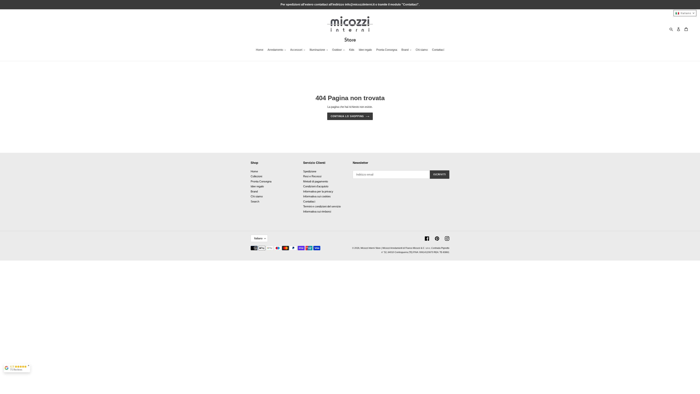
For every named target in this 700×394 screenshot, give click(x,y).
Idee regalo (257, 186)
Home (254, 171)
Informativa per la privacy (318, 191)
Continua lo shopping (347, 116)
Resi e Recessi (312, 176)
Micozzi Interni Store (371, 248)
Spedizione (309, 171)
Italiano (258, 238)
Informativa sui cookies (317, 196)
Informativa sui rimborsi (317, 211)
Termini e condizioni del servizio (322, 206)
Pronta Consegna (261, 181)
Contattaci (309, 201)
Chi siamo (257, 196)
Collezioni (256, 176)
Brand (254, 191)
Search (255, 201)
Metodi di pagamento (315, 181)
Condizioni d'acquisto (315, 186)
